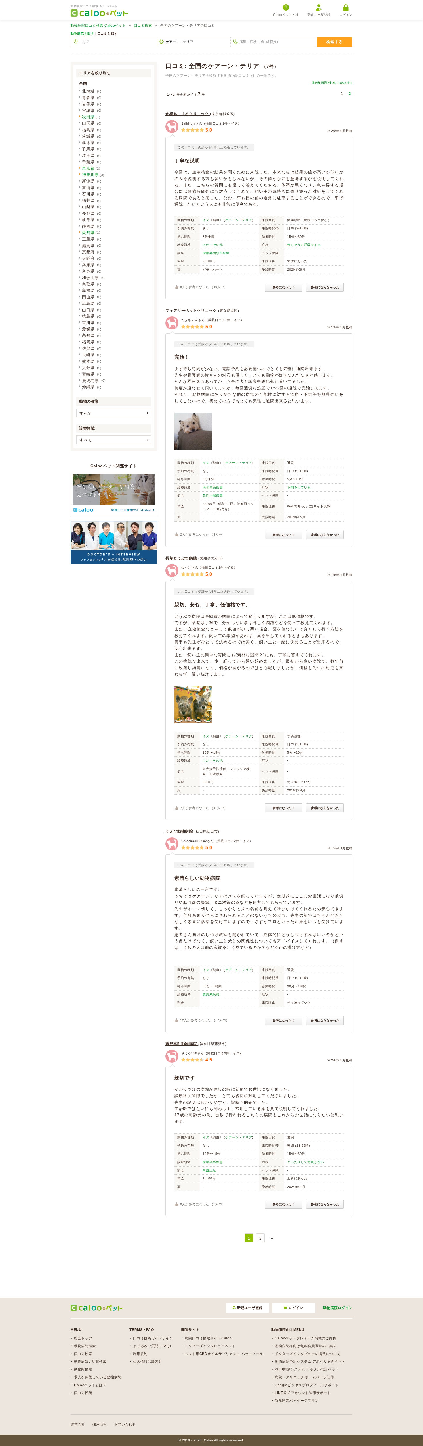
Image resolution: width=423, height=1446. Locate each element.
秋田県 (88, 117)
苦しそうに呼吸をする (304, 244)
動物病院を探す (82, 33)
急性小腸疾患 (213, 495)
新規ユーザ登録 (319, 14)
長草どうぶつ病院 (181, 558)
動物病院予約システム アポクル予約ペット (310, 1362)
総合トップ (83, 1338)
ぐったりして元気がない (305, 1162)
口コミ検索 (143, 26)
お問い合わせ (125, 1424)
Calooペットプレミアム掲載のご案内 (305, 1338)
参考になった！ (284, 287)
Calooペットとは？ (90, 1385)
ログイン (345, 14)
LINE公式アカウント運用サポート (303, 1393)
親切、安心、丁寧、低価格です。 (212, 604)
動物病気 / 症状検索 (90, 1362)
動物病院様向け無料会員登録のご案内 (306, 1346)
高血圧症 (209, 1170)
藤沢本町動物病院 (181, 1044)
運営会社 (77, 1424)
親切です (184, 1078)
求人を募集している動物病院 (97, 1377)
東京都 (88, 168)
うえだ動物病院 (180, 831)
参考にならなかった (325, 287)
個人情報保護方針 (147, 1362)
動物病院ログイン (337, 1308)
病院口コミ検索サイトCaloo (208, 1338)
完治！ (182, 357)
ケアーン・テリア (238, 220)
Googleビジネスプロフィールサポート (307, 1385)
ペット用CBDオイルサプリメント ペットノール (224, 1354)
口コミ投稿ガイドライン (153, 1338)
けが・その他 (213, 244)
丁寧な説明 (187, 160)
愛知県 (88, 232)
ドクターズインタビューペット (210, 1346)
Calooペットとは (286, 14)
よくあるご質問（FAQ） (153, 1346)
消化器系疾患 (213, 487)
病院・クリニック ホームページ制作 (304, 1377)
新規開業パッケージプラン (297, 1401)
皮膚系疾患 (211, 994)
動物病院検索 (332, 82)
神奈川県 (90, 174)
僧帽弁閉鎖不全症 (216, 253)
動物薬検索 (83, 1369)
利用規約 (140, 1354)
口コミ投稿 (83, 1393)
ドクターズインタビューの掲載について (308, 1354)
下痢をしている (299, 487)
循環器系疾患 (213, 1162)
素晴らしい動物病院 (197, 878)
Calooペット (98, 26)
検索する (334, 42)
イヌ (206, 220)
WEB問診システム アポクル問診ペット (307, 1369)
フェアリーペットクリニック (191, 310)
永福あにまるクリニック (187, 114)
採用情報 (99, 1424)
